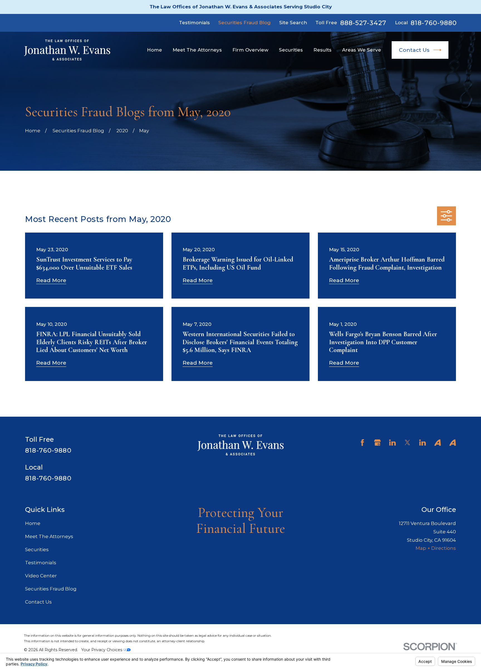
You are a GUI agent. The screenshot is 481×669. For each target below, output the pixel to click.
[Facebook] (362, 442)
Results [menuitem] (322, 50)
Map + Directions (436, 548)
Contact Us (414, 50)
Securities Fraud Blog (244, 22)
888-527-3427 (363, 23)
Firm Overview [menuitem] (250, 50)
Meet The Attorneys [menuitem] (197, 50)
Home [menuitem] (154, 50)
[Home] (67, 50)
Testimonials (194, 22)
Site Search (293, 22)
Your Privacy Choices (102, 649)
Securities (37, 549)
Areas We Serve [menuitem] (361, 50)
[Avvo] (437, 442)
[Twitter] (407, 442)
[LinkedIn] (392, 442)
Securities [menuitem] (291, 50)
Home (32, 523)
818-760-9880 (434, 23)
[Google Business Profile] (377, 442)
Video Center (41, 575)
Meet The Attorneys (49, 536)
